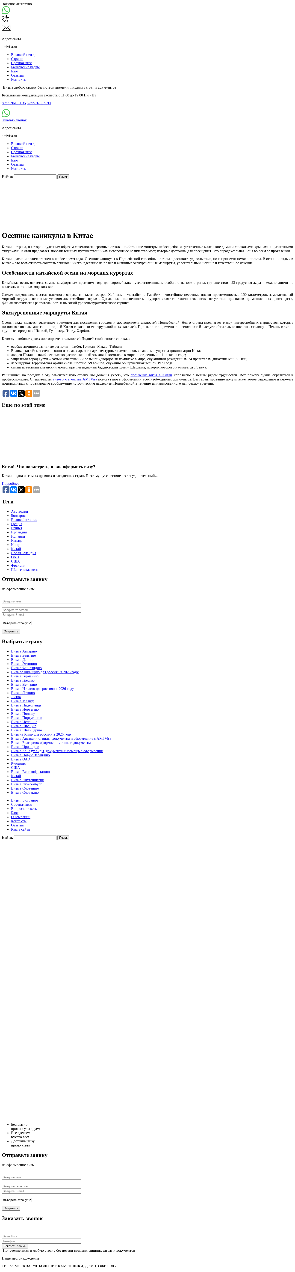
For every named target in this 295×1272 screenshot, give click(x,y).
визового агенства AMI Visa (75, 379)
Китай (16, 549)
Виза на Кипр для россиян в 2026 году (41, 734)
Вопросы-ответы (24, 809)
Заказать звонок (14, 120)
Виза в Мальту (22, 701)
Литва (16, 697)
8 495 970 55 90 (39, 103)
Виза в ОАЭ (20, 759)
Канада (16, 540)
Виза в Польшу (23, 713)
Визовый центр (23, 55)
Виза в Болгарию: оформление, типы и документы (51, 743)
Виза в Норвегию (25, 709)
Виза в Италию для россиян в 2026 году (42, 689)
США (15, 561)
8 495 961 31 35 (14, 103)
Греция (16, 524)
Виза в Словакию (25, 792)
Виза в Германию (24, 676)
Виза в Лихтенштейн (27, 780)
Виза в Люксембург (26, 784)
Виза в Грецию (23, 680)
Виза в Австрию (24, 651)
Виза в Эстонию (24, 664)
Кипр (15, 545)
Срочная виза (21, 63)
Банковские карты (25, 67)
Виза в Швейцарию (26, 730)
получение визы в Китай (151, 375)
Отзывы (17, 75)
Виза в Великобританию (30, 772)
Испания (18, 536)
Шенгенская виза (24, 570)
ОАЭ (15, 557)
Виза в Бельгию (23, 655)
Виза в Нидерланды (26, 705)
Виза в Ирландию (25, 747)
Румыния (18, 763)
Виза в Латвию (23, 693)
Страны (17, 59)
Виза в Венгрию (24, 684)
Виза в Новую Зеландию (30, 755)
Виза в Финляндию (26, 668)
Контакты (19, 79)
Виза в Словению (25, 788)
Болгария (18, 516)
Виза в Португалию (26, 718)
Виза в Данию (22, 659)
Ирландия (19, 532)
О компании (20, 817)
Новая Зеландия (23, 553)
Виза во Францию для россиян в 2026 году (45, 672)
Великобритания (24, 520)
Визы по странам (24, 800)
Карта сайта (20, 829)
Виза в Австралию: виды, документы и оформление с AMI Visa (61, 738)
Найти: (7, 177)
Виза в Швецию (23, 726)
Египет (16, 528)
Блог (14, 71)
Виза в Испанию (24, 722)
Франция (18, 565)
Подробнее (10, 483)
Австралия (19, 511)
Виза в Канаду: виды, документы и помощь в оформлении (57, 751)
